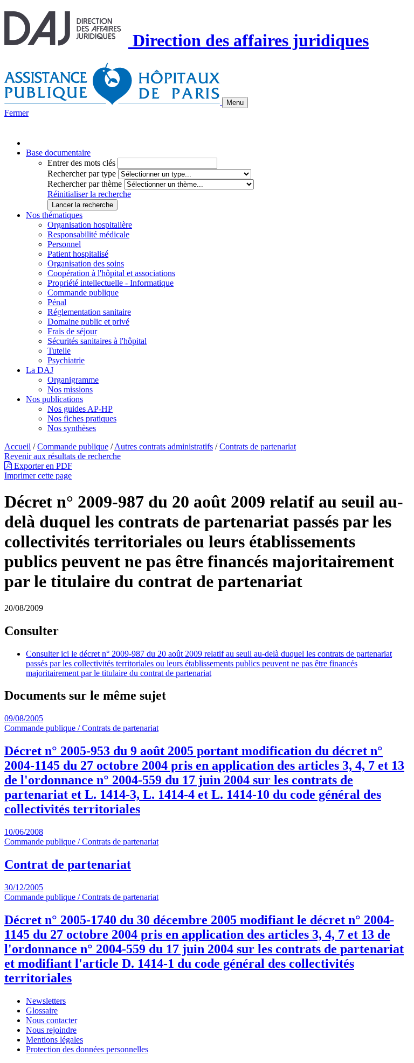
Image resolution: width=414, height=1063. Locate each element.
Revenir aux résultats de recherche (62, 456)
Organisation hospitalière (89, 224)
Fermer (16, 112)
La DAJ (39, 370)
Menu (235, 102)
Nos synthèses (71, 428)
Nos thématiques (54, 215)
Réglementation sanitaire (89, 311)
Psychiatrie (66, 360)
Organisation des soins (85, 263)
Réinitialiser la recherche (89, 194)
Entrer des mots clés (81, 162)
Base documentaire (58, 152)
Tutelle (59, 350)
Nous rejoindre (51, 1029)
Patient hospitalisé (77, 253)
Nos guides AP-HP (80, 408)
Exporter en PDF (42, 465)
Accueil (17, 446)
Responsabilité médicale (88, 234)
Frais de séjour (72, 331)
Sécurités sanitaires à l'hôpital (97, 341)
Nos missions (70, 389)
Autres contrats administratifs (163, 446)
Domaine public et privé (88, 321)
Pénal (56, 302)
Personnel (64, 244)
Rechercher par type (81, 173)
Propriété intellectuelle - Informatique (110, 282)
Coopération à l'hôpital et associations (111, 273)
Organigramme (73, 379)
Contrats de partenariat (257, 446)
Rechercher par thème (84, 183)
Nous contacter (51, 1020)
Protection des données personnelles (87, 1049)
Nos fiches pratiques (81, 418)
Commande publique (83, 292)
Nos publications (54, 399)
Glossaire (42, 1010)
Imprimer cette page (38, 475)
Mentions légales (54, 1039)
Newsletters (46, 1000)
